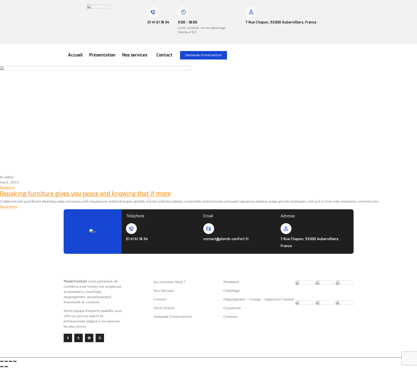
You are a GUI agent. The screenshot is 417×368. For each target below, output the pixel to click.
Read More (8, 207)
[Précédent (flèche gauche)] (1, 366)
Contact (164, 55)
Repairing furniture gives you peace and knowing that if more (85, 194)
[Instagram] (100, 338)
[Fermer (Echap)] (15, 361)
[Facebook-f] (68, 338)
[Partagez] (10, 361)
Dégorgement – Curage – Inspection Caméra (258, 299)
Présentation (102, 55)
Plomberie (231, 282)
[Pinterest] (89, 338)
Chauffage (231, 291)
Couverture (232, 308)
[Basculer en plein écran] (6, 361)
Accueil (75, 55)
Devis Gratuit (164, 308)
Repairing (7, 187)
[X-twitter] (78, 338)
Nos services (134, 55)
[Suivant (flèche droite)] (6, 366)
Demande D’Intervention (173, 317)
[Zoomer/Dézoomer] (1, 361)
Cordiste (230, 317)
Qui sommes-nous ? (170, 282)
